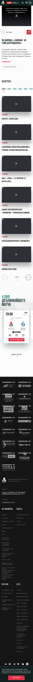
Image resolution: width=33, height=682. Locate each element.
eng (26, 3)
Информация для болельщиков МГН (7, 563)
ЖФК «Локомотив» (22, 593)
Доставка (5, 596)
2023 (20, 89)
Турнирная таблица (8, 521)
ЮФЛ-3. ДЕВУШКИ (22, 619)
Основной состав (9, 67)
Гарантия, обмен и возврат (7, 600)
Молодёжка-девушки (22, 600)
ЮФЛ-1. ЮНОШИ (21, 603)
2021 (31, 89)
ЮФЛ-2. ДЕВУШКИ (22, 616)
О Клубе (19, 590)
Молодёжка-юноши (22, 596)
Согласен (17, 678)
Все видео (9, 32)
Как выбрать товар (7, 590)
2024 (14, 89)
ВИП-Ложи (19, 518)
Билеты (19, 509)
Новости (4, 514)
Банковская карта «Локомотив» (21, 647)
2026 (4, 89)
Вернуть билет (21, 524)
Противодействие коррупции (7, 549)
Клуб (18, 584)
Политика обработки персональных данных (8, 555)
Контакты (19, 651)
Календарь (5, 518)
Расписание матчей (22, 514)
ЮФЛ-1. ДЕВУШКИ (21, 613)
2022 (25, 89)
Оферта (18, 521)
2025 (9, 89)
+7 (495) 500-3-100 (8, 502)
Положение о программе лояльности (6, 544)
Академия (19, 623)
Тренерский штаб (7, 528)
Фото (3, 534)
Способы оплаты (7, 593)
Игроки (4, 524)
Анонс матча (16, 355)
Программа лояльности (5, 538)
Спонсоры (19, 640)
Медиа (4, 531)
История (19, 643)
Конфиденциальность (8, 604)
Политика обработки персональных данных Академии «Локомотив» (22, 628)
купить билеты (16, 340)
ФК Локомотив (7, 509)
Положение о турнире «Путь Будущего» (21, 635)
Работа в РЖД (6, 559)
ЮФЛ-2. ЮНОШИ (21, 606)
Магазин (5, 584)
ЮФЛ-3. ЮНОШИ (21, 610)
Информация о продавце (6, 608)
